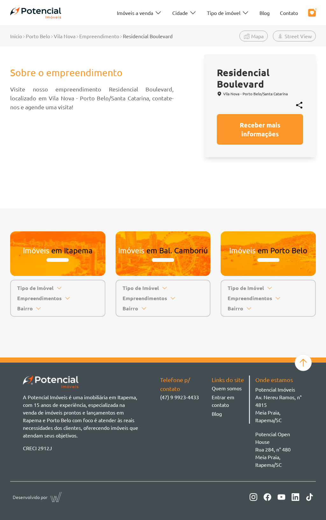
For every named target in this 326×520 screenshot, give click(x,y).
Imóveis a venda (135, 13)
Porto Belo (38, 36)
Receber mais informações (260, 129)
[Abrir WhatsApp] (310, 504)
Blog (264, 13)
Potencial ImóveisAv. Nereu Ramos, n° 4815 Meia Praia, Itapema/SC (278, 404)
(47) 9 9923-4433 (179, 397)
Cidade (180, 13)
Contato (289, 13)
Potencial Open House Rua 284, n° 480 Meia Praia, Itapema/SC (273, 449)
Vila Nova (64, 36)
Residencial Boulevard (148, 36)
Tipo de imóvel (223, 13)
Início (16, 36)
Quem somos (227, 388)
